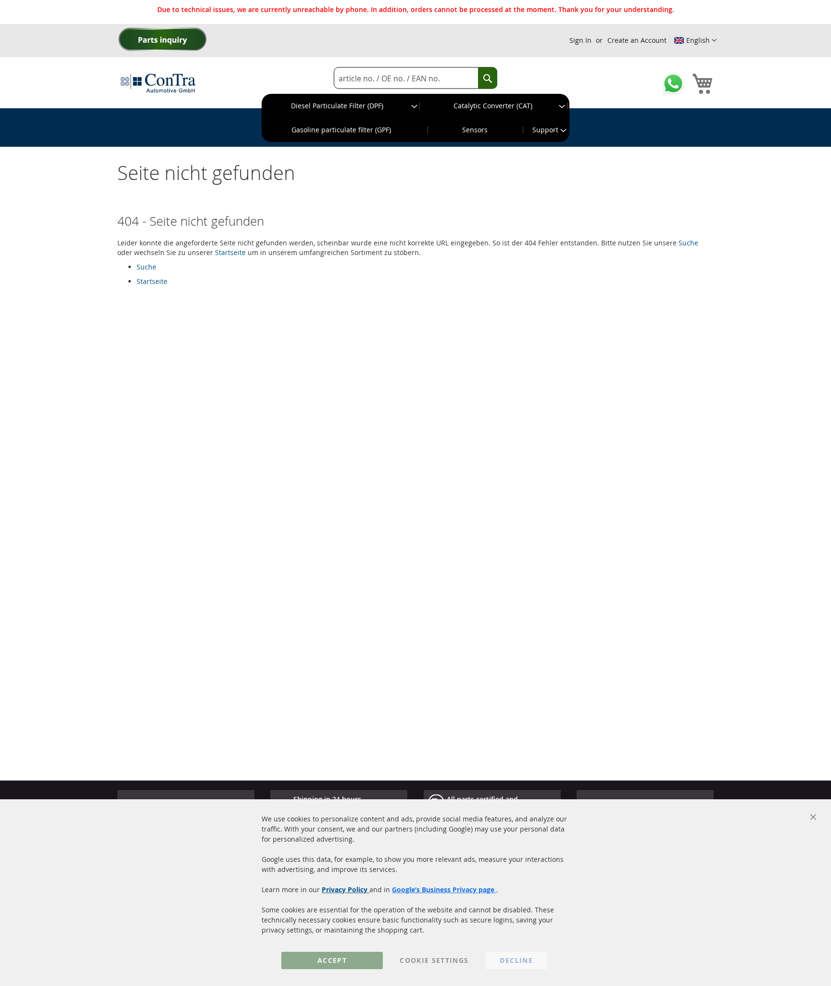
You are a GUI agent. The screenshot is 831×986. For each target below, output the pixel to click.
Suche (688, 242)
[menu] (415, 118)
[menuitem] (341, 106)
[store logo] (158, 82)
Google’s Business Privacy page (444, 889)
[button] (695, 40)
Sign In (580, 40)
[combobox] (415, 78)
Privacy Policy (345, 889)
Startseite (230, 252)
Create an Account (637, 40)
